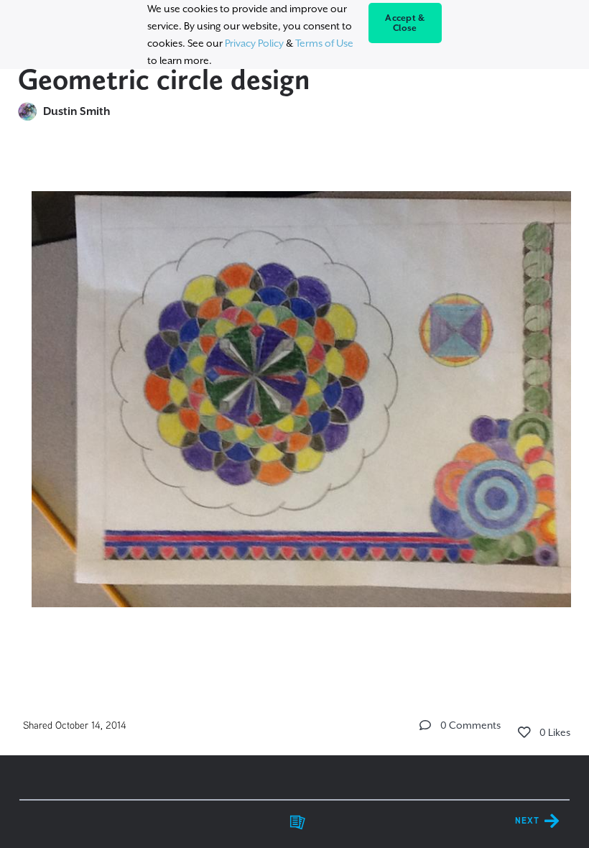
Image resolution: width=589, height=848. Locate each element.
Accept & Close (405, 23)
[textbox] (295, 393)
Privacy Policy (254, 43)
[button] (425, 725)
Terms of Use (324, 43)
